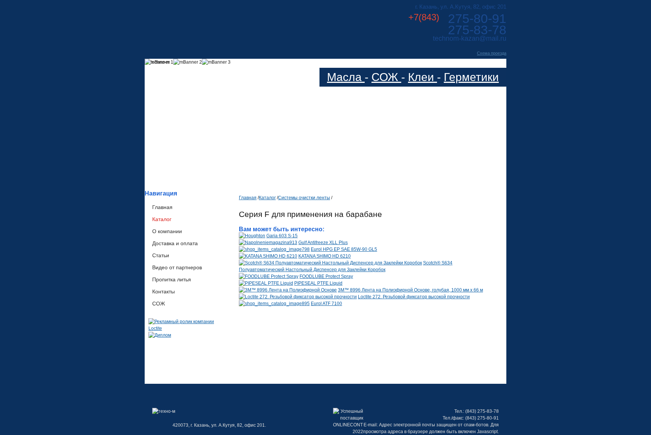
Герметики (471, 77)
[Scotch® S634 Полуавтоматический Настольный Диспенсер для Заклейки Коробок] (330, 263)
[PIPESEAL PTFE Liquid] (266, 283)
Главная (162, 207)
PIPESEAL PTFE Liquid (318, 283)
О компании (167, 231)
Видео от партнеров (177, 267)
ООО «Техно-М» (219, 22)
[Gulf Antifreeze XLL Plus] (268, 242)
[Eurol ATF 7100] (274, 303)
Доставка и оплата (175, 243)
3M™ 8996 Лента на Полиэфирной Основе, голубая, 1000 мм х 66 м (410, 290)
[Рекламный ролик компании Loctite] (188, 328)
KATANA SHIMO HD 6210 (324, 256)
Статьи (160, 255)
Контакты (163, 291)
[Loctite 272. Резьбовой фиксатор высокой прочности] (298, 296)
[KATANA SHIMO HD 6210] (268, 256)
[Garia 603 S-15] (252, 235)
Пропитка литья (171, 279)
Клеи (422, 77)
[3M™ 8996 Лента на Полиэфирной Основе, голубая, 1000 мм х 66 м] (288, 290)
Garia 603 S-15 (282, 235)
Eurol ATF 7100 (326, 303)
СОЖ (386, 77)
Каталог (161, 219)
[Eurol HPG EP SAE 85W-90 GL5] (274, 249)
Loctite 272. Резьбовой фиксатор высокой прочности (414, 296)
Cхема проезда (491, 53)
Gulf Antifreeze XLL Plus (323, 242)
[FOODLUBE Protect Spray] (268, 276)
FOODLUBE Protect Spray (326, 276)
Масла (346, 77)
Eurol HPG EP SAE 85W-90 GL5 (344, 249)
